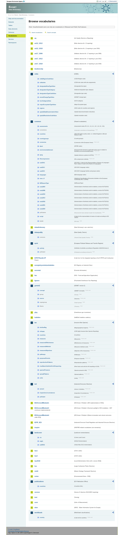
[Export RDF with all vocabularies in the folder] (113, 74)
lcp (35, 466)
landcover (38, 432)
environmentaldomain (46, 150)
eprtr (36, 243)
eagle (41, 441)
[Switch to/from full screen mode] (106, 1)
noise (36, 476)
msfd (36, 471)
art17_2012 (38, 59)
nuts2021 (42, 205)
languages (43, 175)
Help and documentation (15, 18)
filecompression (45, 159)
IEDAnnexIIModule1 (41, 403)
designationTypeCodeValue (48, 93)
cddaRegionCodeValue (46, 79)
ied (35, 384)
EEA (16, 1)
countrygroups (44, 138)
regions (42, 108)
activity (42, 248)
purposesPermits (45, 358)
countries (42, 134)
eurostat (37, 270)
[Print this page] (103, 1)
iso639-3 (42, 167)
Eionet (16, 15)
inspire (37, 427)
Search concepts (51, 32)
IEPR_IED (38, 422)
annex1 (42, 389)
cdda (36, 74)
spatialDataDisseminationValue (49, 112)
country (42, 517)
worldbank (38, 512)
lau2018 (37, 461)
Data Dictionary (23, 15)
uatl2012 (42, 445)
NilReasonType (44, 183)
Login (99, 1)
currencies (43, 142)
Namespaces (12, 42)
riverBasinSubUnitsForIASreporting (50, 366)
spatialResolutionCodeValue (48, 115)
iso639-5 (42, 171)
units (41, 378)
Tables (10, 25)
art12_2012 (38, 43)
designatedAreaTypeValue (47, 86)
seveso (37, 492)
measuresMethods (45, 346)
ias (35, 322)
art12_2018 (38, 48)
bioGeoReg (43, 327)
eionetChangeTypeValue (47, 97)
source (42, 298)
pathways (42, 354)
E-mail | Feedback (14, 529)
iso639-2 (42, 162)
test (35, 497)
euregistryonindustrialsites (44, 265)
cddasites (43, 82)
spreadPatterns (44, 374)
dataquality (38, 232)
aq (35, 38)
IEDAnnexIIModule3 (41, 408)
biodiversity (38, 69)
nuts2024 (42, 209)
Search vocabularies (37, 32)
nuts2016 (42, 201)
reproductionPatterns (46, 362)
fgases (36, 280)
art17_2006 (38, 53)
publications (39, 481)
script (41, 216)
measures (43, 338)
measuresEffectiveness (47, 342)
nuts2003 (42, 186)
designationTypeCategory (47, 90)
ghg (35, 312)
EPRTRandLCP (40, 258)
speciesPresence (45, 370)
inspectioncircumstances (47, 393)
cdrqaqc (42, 331)
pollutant (42, 397)
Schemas (11, 32)
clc (41, 437)
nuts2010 (42, 194)
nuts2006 (42, 190)
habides (37, 317)
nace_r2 (42, 178)
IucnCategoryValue (45, 101)
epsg (41, 155)
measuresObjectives (46, 350)
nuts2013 (42, 198)
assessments (44, 126)
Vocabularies (12, 36)
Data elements (12, 29)
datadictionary (39, 227)
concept (42, 290)
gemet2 (37, 285)
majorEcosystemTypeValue (48, 104)
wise (36, 507)
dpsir (41, 146)
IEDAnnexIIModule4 (41, 415)
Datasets (11, 22)
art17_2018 (38, 64)
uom (36, 502)
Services (11, 39)
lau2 (36, 456)
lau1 (36, 451)
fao (35, 275)
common (37, 121)
